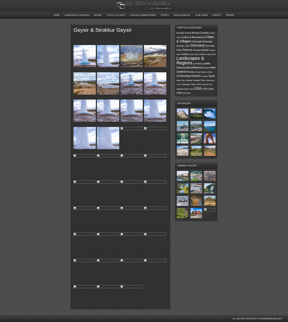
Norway (190, 72)
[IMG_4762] (108, 270)
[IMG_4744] (155, 218)
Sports (165, 15)
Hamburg (197, 50)
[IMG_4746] (108, 244)
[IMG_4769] (85, 296)
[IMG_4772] (85, 84)
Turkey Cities (196, 84)
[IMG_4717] (131, 111)
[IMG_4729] (85, 191)
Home (57, 15)
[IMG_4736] (85, 218)
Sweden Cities (199, 80)
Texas (178, 84)
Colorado (197, 41)
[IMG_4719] (155, 111)
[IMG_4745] (85, 244)
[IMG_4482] (131, 56)
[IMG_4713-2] (85, 56)
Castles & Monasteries (143, 15)
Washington (186, 93)
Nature (98, 15)
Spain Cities (180, 80)
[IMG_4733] (155, 191)
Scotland (205, 76)
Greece (187, 49)
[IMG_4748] (131, 244)
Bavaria (195, 33)
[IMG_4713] (131, 84)
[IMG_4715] (85, 111)
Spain (211, 76)
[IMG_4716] (108, 111)
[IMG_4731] (108, 191)
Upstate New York (184, 89)
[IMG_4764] (108, 84)
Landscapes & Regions (76, 15)
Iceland (184, 54)
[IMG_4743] (131, 218)
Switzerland (210, 80)
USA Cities (208, 88)
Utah (179, 92)
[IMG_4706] (131, 165)
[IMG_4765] (131, 270)
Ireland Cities (211, 54)
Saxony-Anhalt (206, 72)
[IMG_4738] (108, 218)
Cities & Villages (116, 15)
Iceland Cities (193, 54)
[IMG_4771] (108, 296)
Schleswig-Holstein (188, 75)
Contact (216, 15)
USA (197, 88)
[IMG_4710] (85, 165)
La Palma (197, 63)
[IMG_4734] (108, 56)
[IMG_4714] (155, 84)
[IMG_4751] (155, 244)
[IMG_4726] (155, 165)
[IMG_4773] (131, 296)
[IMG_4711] (108, 165)
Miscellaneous (182, 15)
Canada (204, 32)
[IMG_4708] (131, 138)
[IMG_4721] (85, 138)
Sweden (189, 80)
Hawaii (205, 50)
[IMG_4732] (131, 191)
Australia (180, 33)
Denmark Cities (183, 46)
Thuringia (185, 84)
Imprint (230, 15)
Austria (188, 33)
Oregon (198, 72)
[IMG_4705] (155, 56)
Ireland (202, 54)
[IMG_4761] (85, 270)
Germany (197, 45)
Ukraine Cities (207, 84)
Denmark (207, 41)
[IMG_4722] (108, 138)
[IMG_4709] (155, 138)
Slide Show (201, 15)
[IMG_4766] (155, 270)
